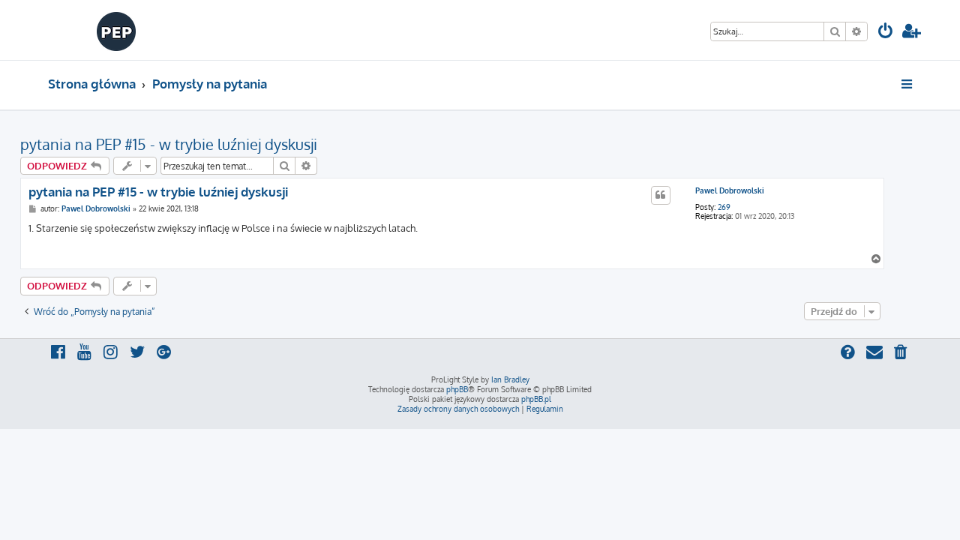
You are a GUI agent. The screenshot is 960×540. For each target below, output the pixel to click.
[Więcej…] (908, 84)
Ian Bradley (510, 379)
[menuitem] (885, 32)
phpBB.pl (536, 399)
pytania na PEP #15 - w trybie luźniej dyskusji (168, 144)
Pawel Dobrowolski (729, 190)
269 (724, 207)
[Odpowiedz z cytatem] (660, 195)
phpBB (457, 389)
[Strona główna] (116, 30)
